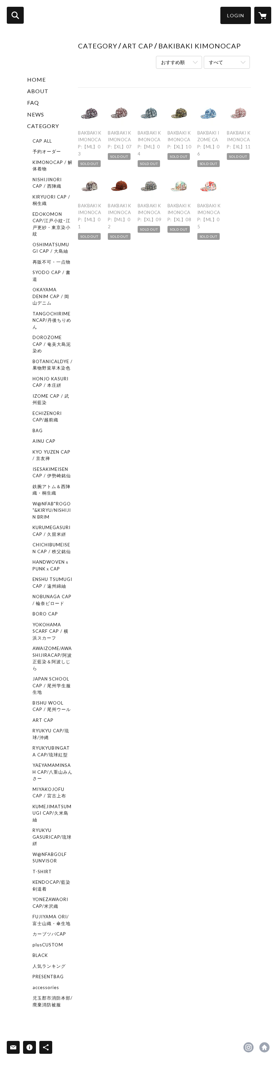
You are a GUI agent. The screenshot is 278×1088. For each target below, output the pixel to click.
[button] (235, 15)
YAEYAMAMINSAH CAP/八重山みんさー (53, 771)
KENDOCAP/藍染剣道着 (52, 885)
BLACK (40, 955)
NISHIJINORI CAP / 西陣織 (47, 183)
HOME (36, 79)
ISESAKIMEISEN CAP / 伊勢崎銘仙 (52, 472)
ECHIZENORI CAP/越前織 (47, 417)
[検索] (15, 15)
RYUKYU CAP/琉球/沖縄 (51, 734)
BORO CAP (45, 613)
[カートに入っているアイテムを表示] (262, 15)
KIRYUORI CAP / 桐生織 (51, 200)
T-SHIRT (42, 871)
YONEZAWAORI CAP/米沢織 (50, 903)
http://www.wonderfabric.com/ (264, 1047)
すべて (216, 62)
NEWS (35, 114)
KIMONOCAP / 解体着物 (53, 166)
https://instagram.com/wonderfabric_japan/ (248, 1047)
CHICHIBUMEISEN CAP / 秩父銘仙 (52, 548)
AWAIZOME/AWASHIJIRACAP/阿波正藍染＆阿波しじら (52, 658)
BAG (38, 430)
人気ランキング (49, 966)
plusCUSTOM (48, 944)
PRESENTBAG (48, 976)
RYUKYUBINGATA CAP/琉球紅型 (51, 751)
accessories (46, 987)
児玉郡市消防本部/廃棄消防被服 (53, 1001)
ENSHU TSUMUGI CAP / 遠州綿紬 (52, 583)
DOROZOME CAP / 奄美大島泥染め (52, 344)
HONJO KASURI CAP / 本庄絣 (50, 382)
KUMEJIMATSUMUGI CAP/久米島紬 (52, 813)
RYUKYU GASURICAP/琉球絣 (52, 837)
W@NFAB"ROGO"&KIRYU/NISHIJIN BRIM (52, 510)
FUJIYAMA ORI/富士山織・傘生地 (52, 920)
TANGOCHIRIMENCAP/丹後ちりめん (52, 320)
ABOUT (37, 91)
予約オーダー (47, 151)
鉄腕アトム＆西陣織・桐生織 (52, 490)
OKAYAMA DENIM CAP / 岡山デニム (51, 296)
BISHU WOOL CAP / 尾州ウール (52, 706)
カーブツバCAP (49, 934)
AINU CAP (44, 441)
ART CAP (43, 720)
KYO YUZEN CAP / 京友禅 (52, 455)
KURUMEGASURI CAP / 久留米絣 (52, 531)
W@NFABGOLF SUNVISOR (50, 858)
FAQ (33, 102)
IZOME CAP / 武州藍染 (51, 399)
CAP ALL (42, 141)
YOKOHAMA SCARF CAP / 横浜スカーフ (50, 631)
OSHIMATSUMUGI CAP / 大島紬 (51, 248)
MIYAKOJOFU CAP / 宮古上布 (49, 793)
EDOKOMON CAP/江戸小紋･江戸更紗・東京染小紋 (52, 224)
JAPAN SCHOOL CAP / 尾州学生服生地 (52, 685)
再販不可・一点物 (52, 262)
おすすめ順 (173, 62)
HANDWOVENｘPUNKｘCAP (51, 565)
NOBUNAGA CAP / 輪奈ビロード (52, 600)
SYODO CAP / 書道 (52, 276)
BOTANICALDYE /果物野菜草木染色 (53, 365)
